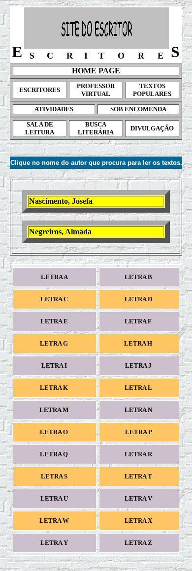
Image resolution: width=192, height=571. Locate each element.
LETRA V (139, 498)
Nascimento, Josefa (61, 201)
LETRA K (54, 387)
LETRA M (54, 409)
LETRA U (55, 498)
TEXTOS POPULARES (152, 89)
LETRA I (55, 365)
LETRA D (139, 299)
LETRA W (55, 520)
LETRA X (139, 520)
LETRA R (139, 454)
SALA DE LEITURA (39, 128)
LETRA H (139, 343)
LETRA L (139, 387)
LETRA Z (139, 542)
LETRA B (139, 277)
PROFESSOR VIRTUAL (96, 89)
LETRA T (139, 476)
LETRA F (139, 321)
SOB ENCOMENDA (138, 109)
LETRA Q (54, 454)
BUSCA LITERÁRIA (96, 128)
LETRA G (54, 343)
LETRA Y (55, 542)
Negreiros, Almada (60, 231)
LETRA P (139, 432)
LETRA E (55, 321)
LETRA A (54, 277)
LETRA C (55, 299)
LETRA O (54, 432)
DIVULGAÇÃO (152, 128)
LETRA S (54, 476)
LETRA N (139, 409)
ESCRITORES (39, 90)
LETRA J (139, 365)
